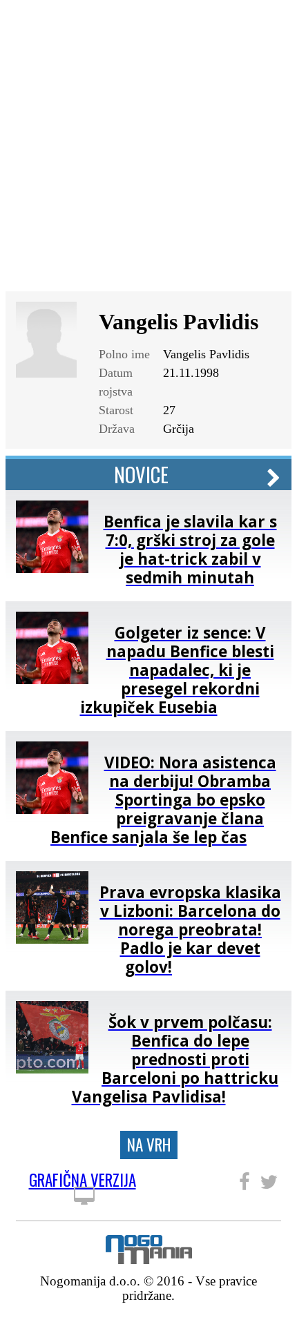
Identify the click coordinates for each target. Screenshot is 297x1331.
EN (272, 22)
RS (248, 22)
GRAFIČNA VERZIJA (82, 1182)
